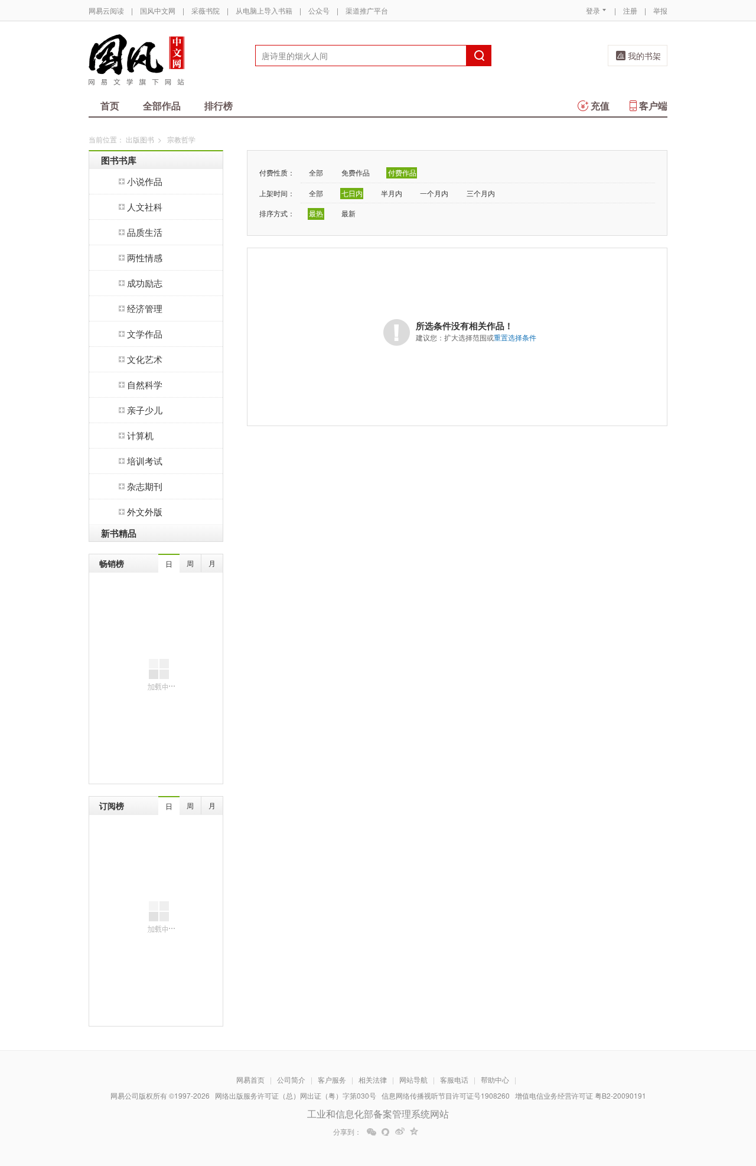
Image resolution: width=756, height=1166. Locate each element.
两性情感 (144, 257)
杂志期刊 (144, 486)
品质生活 (144, 232)
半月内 (391, 193)
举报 (660, 10)
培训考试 (144, 460)
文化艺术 (144, 359)
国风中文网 (157, 10)
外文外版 (144, 511)
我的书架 (644, 55)
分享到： (347, 1131)
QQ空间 (414, 1131)
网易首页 (250, 1079)
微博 (400, 1131)
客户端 (653, 105)
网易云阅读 (106, 10)
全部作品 (162, 105)
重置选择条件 (515, 337)
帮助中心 (495, 1079)
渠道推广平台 (367, 10)
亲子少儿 (144, 410)
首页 (109, 105)
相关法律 (373, 1079)
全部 (316, 172)
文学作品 (144, 333)
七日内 (352, 193)
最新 (348, 213)
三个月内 (481, 193)
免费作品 (355, 172)
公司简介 (291, 1079)
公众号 (319, 10)
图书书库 (118, 160)
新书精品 (118, 533)
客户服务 (332, 1079)
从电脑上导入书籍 (264, 10)
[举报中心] (700, 1097)
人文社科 (144, 206)
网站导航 (413, 1079)
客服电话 (454, 1079)
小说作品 (144, 181)
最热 (316, 213)
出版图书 (140, 139)
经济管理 (144, 308)
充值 (600, 105)
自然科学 (144, 384)
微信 (371, 1131)
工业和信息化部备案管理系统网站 (378, 1113)
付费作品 (402, 172)
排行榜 (218, 105)
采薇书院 (205, 10)
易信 (385, 1131)
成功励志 (144, 283)
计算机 (140, 435)
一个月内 (434, 193)
